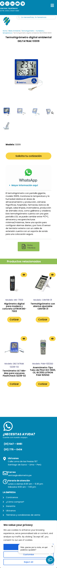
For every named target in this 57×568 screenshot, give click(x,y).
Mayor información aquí (24, 185)
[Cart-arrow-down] (22, 3)
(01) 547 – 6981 (13, 444)
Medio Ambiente (14, 31)
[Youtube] (17, 3)
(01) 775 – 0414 (13, 449)
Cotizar (14, 319)
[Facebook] (2, 3)
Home (5, 31)
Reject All (28, 562)
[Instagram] (7, 3)
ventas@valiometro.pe (20, 475)
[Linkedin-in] (12, 3)
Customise (28, 554)
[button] (28, 185)
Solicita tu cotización (28, 156)
